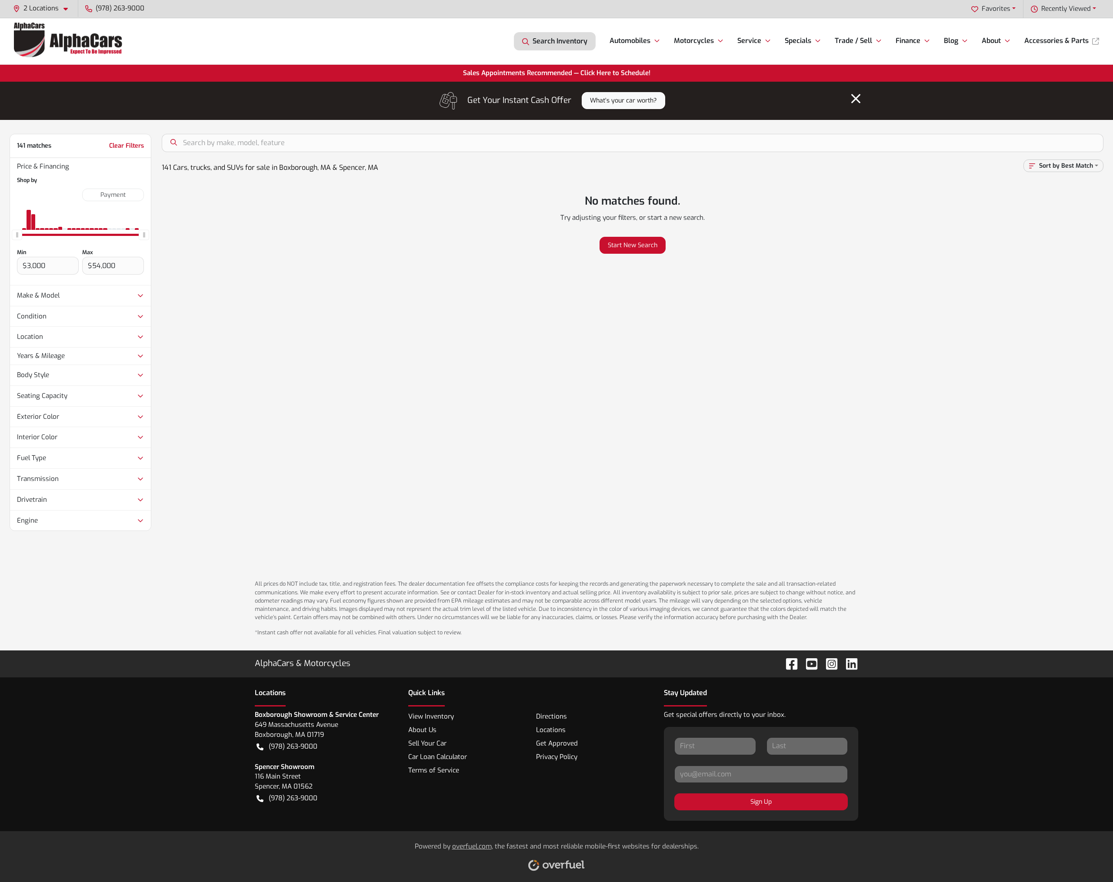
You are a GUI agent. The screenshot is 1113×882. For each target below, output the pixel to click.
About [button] (991, 40)
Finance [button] (908, 40)
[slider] (17, 235)
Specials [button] (798, 40)
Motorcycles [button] (694, 40)
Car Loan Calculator (437, 757)
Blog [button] (951, 40)
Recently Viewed (1066, 8)
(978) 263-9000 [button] (120, 8)
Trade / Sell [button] (853, 40)
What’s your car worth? (623, 100)
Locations (551, 730)
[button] (44, 8)
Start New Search (632, 245)
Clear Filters (126, 146)
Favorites (996, 8)
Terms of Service (433, 770)
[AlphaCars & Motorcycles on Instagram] (828, 663)
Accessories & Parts (1056, 40)
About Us (422, 730)
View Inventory (431, 716)
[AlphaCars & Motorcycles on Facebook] (788, 663)
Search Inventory (560, 41)
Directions (551, 716)
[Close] (856, 98)
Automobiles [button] (630, 40)
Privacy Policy (556, 757)
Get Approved (557, 743)
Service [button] (749, 40)
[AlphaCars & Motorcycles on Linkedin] (848, 663)
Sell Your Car (427, 743)
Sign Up (761, 802)
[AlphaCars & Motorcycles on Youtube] (808, 663)
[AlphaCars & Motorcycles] (69, 41)
